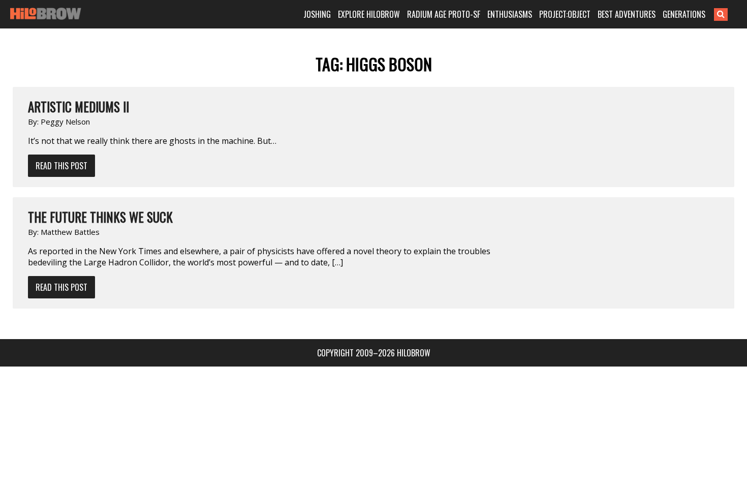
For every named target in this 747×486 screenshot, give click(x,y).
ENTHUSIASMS (509, 14)
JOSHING (317, 14)
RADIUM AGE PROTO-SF (443, 14)
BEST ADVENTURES (627, 14)
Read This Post (61, 166)
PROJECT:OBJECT (564, 14)
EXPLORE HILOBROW (369, 14)
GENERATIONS (684, 14)
